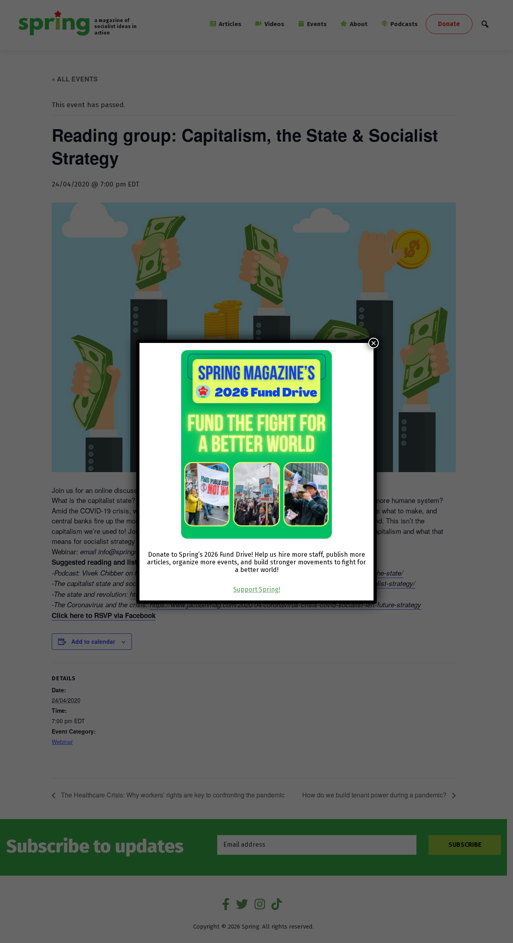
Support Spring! (256, 589)
